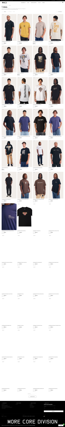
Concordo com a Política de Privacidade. (48, 409)
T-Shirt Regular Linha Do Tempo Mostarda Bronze (22, 41)
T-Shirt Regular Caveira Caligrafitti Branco (22, 104)
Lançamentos (23, 2)
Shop (28, 2)
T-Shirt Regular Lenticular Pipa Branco (37, 104)
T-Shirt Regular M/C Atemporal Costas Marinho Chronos (55, 325)
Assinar (53, 411)
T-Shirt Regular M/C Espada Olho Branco (53, 388)
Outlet (39, 2)
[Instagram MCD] (2, 416)
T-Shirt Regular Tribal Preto (52, 167)
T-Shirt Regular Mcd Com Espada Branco (37, 262)
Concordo (60, 425)
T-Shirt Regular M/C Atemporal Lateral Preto (53, 199)
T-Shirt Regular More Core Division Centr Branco (7, 262)
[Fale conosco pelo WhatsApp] (63, 424)
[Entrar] (61, 3)
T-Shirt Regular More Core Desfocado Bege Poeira (54, 41)
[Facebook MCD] (4, 416)
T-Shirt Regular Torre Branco (20, 325)
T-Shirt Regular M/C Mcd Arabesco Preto (53, 104)
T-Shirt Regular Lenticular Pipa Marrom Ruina (53, 262)
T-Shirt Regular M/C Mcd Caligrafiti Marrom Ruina (38, 199)
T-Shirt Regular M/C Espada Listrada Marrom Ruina (22, 199)
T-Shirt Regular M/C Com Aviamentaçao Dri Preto (7, 104)
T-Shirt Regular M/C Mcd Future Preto (21, 388)
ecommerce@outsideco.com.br (60, 0)
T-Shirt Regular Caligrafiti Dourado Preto (6, 41)
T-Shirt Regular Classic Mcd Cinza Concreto (38, 41)
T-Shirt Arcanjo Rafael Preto (5, 167)
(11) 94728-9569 (53, 0)
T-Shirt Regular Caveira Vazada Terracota (37, 325)
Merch (44, 2)
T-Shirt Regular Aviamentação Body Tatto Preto (22, 167)
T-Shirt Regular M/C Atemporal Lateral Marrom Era (38, 388)
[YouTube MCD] (5, 416)
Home (2, 5)
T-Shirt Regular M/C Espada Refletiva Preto (6, 325)
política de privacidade (32, 425)
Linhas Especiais (33, 2)
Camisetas (6, 5)
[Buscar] (59, 3)
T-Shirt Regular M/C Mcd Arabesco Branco (37, 167)
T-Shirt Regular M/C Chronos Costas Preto (22, 262)
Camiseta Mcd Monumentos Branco (5, 388)
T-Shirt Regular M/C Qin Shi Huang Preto (6, 199)
